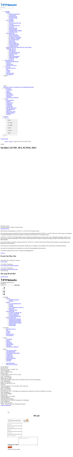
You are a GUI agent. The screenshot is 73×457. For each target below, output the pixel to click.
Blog (7, 69)
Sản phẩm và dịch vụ (11, 68)
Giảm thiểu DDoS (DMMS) (15, 30)
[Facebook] (4, 288)
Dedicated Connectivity (14, 14)
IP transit (11, 21)
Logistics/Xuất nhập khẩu (15, 316)
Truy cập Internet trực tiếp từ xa (16, 307)
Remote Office (12, 325)
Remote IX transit (13, 28)
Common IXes (9, 106)
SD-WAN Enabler (13, 17)
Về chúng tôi (9, 89)
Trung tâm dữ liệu (10, 33)
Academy (8, 70)
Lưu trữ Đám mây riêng (14, 52)
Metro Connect (12, 42)
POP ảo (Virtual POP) (14, 35)
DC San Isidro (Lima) (14, 39)
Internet (8, 302)
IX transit (11, 24)
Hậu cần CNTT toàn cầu (11, 364)
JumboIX (11, 19)
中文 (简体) (10, 122)
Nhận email (17, 285)
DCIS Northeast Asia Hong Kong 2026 (9, 265)
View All (3, 253)
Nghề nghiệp (9, 93)
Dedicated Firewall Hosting (15, 322)
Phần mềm (11, 55)
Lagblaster (11, 58)
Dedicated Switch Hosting (15, 320)
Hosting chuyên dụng (11, 317)
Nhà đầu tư (8, 96)
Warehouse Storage (13, 46)
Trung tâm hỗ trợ (10, 100)
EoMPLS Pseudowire (14, 299)
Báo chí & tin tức (10, 73)
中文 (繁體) (10, 125)
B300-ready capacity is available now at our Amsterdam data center (18, 87)
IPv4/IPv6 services (13, 32)
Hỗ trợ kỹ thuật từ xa (14, 43)
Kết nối (8, 12)
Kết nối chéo (12, 40)
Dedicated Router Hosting (15, 321)
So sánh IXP (9, 105)
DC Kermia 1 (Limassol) (14, 38)
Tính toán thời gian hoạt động (10, 110)
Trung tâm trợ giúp (10, 363)
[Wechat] (4, 294)
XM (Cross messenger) (14, 56)
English (9, 120)
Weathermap (9, 104)
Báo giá (9, 447)
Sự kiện (8, 71)
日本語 (9, 133)
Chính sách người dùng (6, 405)
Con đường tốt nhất (10, 351)
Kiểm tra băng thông (11, 111)
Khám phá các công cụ (11, 65)
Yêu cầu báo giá (4, 138)
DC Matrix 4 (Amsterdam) (15, 37)
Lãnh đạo (8, 92)
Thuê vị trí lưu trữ (13, 34)
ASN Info (8, 114)
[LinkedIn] (4, 291)
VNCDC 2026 (4, 261)
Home (6, 141)
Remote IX (11, 26)
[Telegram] (4, 293)
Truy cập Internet (10, 20)
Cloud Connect (12, 15)
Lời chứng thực (9, 74)
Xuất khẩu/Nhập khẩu (14, 44)
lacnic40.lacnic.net (5, 228)
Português (10, 130)
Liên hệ (8, 91)
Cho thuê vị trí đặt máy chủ (15, 312)
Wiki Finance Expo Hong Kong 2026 (9, 269)
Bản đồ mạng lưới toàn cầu (12, 61)
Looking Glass (9, 64)
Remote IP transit (13, 29)
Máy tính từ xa (12, 51)
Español (9, 127)
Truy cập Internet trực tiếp (15, 23)
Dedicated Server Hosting (15, 319)
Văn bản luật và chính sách (12, 97)
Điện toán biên (12, 49)
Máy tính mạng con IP (11, 107)
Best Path (8, 62)
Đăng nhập (5, 116)
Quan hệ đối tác (9, 95)
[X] (4, 289)
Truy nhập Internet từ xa (14, 25)
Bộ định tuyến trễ (13, 16)
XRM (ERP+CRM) (13, 57)
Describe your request (13, 444)
